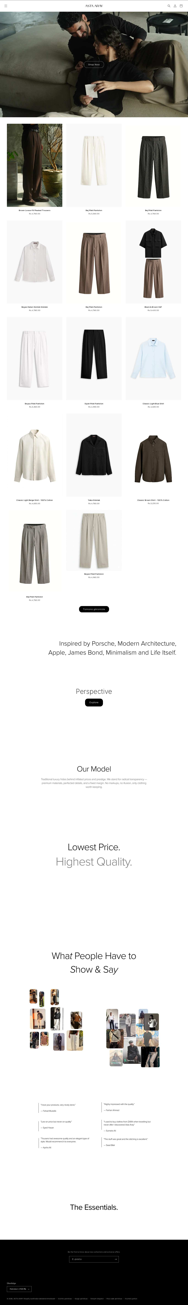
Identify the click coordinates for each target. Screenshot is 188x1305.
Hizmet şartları (131, 1299)
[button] (6, 6)
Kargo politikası (81, 1299)
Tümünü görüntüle (94, 609)
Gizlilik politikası (65, 1299)
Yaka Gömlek (94, 500)
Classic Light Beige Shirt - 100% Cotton (34, 500)
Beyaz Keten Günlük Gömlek (35, 307)
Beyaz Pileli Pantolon (34, 404)
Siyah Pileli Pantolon (94, 404)
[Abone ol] (116, 1259)
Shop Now (94, 64)
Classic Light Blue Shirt (153, 404)
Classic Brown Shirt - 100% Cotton (153, 500)
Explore (93, 702)
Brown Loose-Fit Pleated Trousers (34, 210)
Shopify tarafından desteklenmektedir (39, 1299)
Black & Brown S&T (153, 307)
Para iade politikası (114, 1299)
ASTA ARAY (18, 1299)
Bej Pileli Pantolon (94, 210)
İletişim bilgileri (97, 1299)
